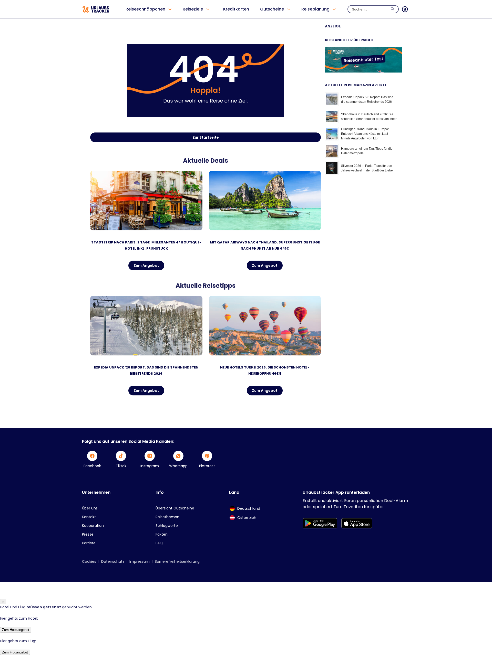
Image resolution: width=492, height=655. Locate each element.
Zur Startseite (205, 137)
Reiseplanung (315, 9)
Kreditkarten (236, 9)
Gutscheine (272, 9)
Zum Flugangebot (15, 652)
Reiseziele (193, 9)
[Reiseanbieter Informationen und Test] (363, 71)
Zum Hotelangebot (15, 630)
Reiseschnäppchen (145, 9)
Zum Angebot (146, 265)
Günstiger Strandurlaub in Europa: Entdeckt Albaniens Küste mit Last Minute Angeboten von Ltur (365, 133)
